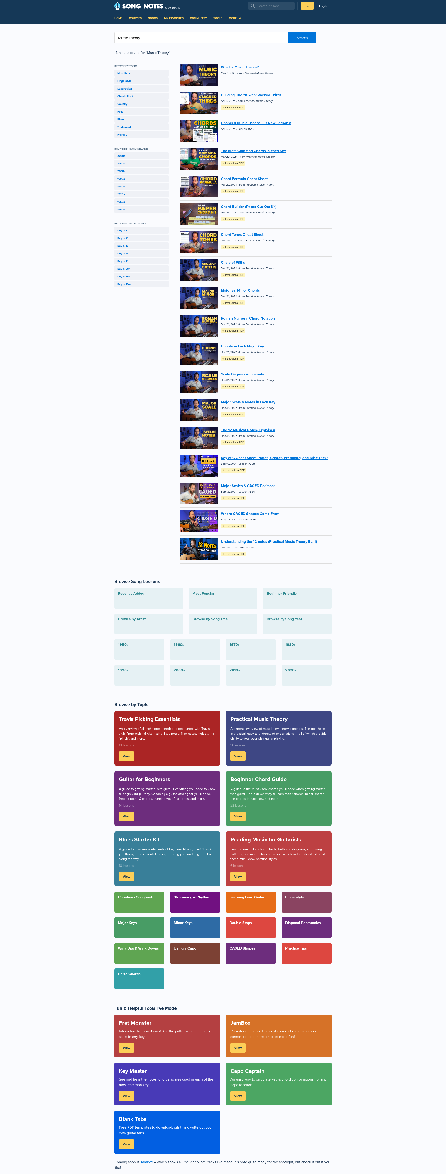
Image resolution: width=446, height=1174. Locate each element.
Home (118, 18)
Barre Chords (129, 974)
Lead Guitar (124, 88)
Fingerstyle (124, 81)
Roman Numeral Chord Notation (248, 318)
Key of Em (123, 276)
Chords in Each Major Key (242, 346)
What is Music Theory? (240, 67)
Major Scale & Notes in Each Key (248, 402)
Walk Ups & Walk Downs (138, 948)
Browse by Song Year (284, 619)
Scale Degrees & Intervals (242, 374)
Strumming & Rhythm (191, 897)
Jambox (146, 1161)
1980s (121, 186)
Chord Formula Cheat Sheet (244, 178)
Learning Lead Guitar (247, 897)
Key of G (122, 238)
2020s (121, 156)
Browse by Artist (132, 619)
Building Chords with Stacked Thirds (251, 95)
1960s (121, 202)
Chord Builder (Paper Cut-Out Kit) (249, 206)
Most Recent (125, 73)
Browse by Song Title (210, 619)
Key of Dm (124, 284)
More (233, 18)
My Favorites (174, 18)
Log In (323, 6)
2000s (121, 171)
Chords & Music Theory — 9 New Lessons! (256, 123)
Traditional (124, 127)
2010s (121, 163)
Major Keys (127, 922)
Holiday (122, 135)
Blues (121, 119)
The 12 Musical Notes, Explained (248, 430)
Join (307, 6)
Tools (217, 18)
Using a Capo (185, 948)
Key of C (122, 230)
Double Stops (241, 922)
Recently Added (131, 593)
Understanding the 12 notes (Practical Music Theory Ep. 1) (269, 541)
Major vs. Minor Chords (240, 290)
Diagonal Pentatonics (303, 922)
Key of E (122, 261)
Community (198, 18)
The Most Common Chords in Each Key (253, 150)
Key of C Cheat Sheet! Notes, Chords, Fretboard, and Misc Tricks (274, 457)
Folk (120, 111)
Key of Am (123, 269)
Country (122, 104)
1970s (121, 194)
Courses (135, 18)
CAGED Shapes (242, 948)
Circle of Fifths (233, 262)
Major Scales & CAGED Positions (248, 485)
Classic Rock (125, 96)
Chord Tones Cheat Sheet (242, 234)
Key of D (122, 246)
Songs (153, 18)
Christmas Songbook (135, 897)
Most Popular (203, 593)
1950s (121, 209)
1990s (121, 179)
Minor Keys (183, 922)
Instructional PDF (233, 107)
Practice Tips (296, 948)
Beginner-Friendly (282, 593)
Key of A (122, 253)
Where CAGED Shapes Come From (250, 513)
